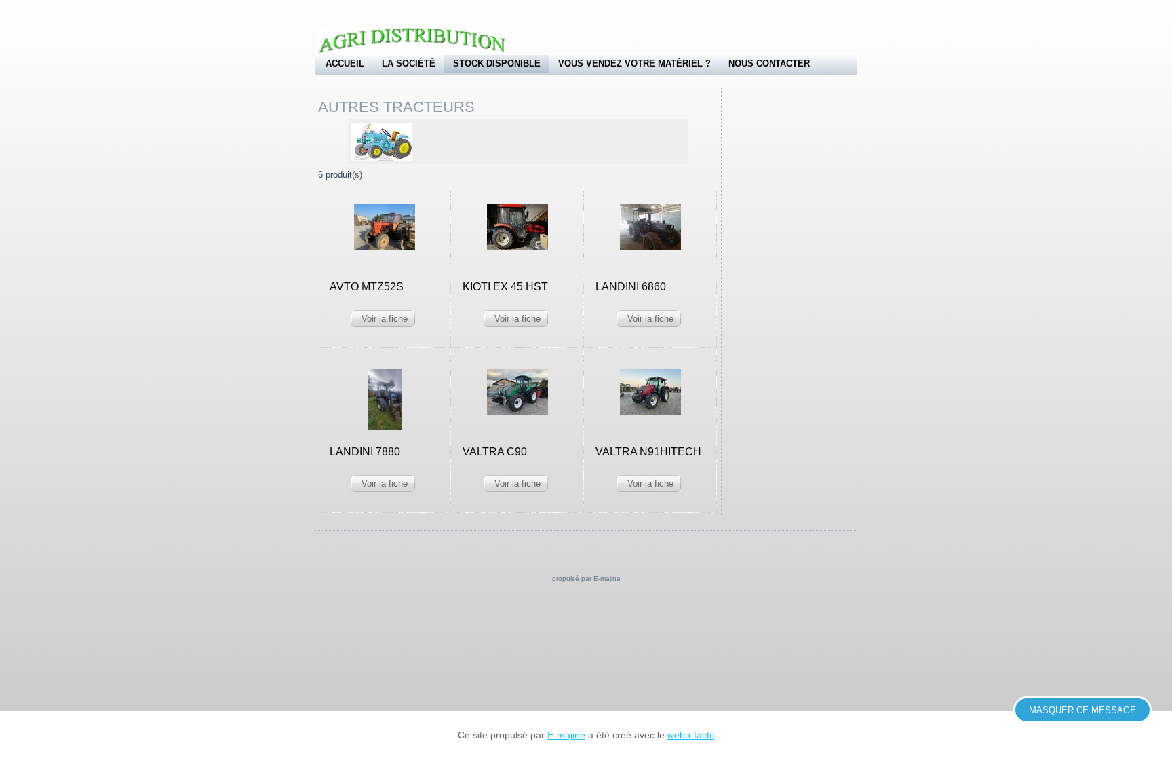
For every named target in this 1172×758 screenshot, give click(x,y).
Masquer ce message (1082, 710)
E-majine (566, 734)
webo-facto (691, 734)
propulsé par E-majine (586, 578)
